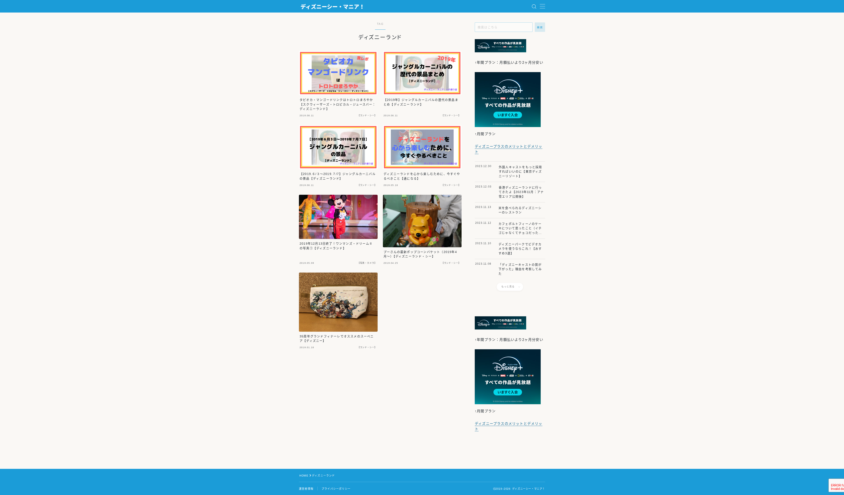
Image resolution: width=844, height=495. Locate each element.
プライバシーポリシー (336, 488)
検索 (540, 27)
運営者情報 (306, 488)
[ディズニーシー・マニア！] (333, 6)
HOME (303, 475)
